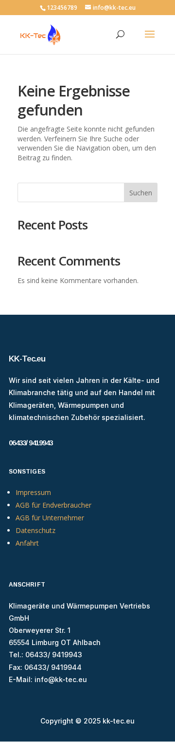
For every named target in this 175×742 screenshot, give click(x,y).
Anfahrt (27, 543)
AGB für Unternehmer (50, 517)
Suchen (140, 192)
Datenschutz (35, 530)
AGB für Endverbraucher (53, 505)
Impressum (33, 492)
